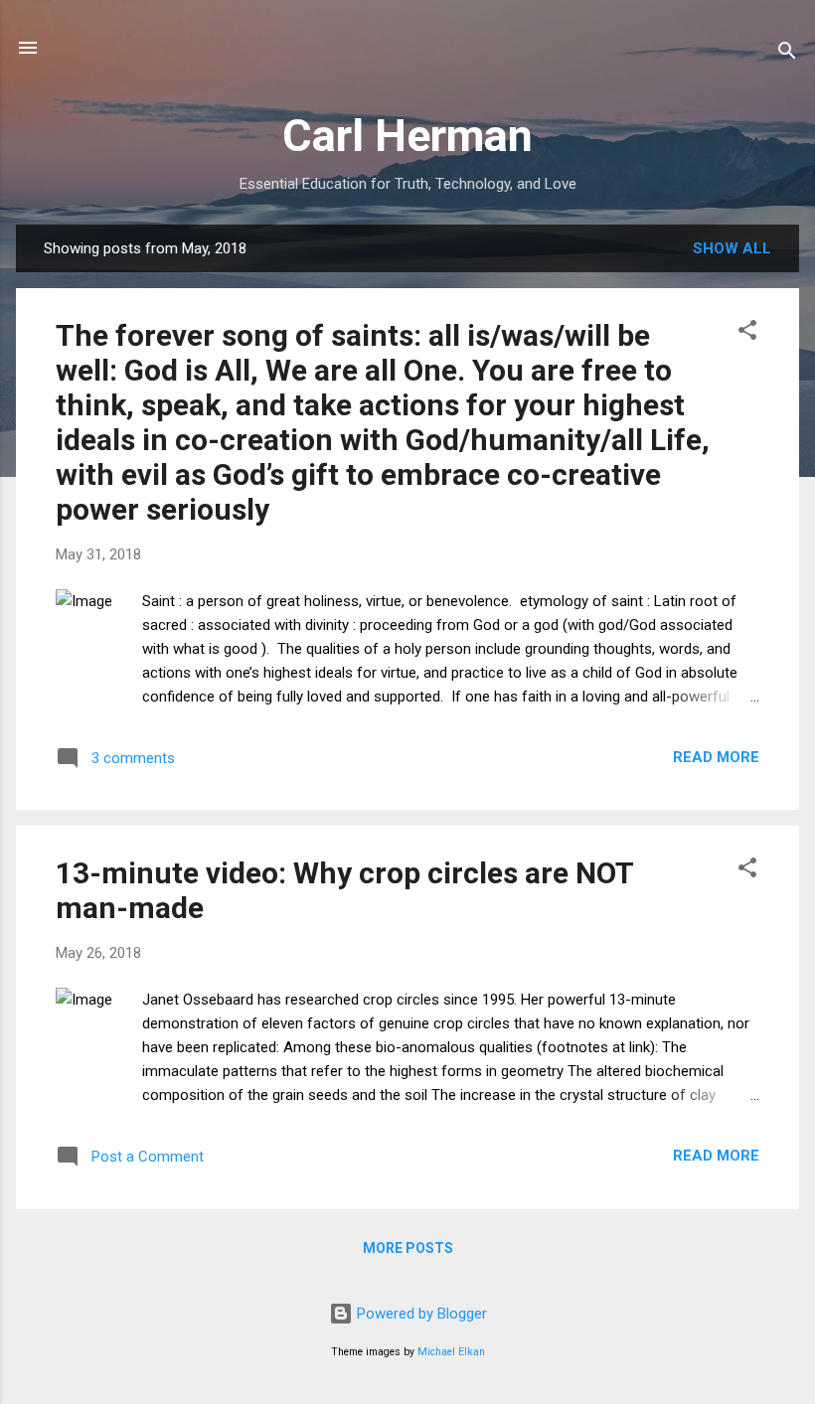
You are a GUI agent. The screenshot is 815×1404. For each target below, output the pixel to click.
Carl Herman (407, 135)
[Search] (787, 54)
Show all (732, 248)
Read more (716, 757)
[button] (747, 333)
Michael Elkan (451, 1351)
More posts (408, 1248)
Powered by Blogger (420, 1314)
